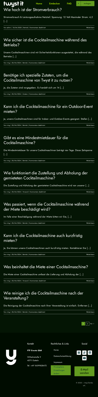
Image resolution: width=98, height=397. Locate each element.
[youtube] (84, 358)
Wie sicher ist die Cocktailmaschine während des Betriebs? (45, 42)
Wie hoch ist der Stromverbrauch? (33, 10)
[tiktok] (84, 352)
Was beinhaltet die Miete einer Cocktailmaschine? (46, 267)
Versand (25, 192)
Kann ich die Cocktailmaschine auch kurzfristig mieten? (43, 238)
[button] (61, 370)
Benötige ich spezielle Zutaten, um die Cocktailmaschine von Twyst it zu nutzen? (38, 77)
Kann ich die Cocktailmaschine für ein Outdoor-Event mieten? (48, 108)
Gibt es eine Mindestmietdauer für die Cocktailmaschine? (36, 140)
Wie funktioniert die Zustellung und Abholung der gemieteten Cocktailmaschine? (46, 175)
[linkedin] (90, 352)
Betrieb (25, 27)
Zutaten (25, 94)
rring (8, 63)
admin (9, 27)
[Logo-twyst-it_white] (14, 2)
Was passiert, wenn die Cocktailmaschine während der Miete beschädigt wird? (46, 206)
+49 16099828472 (39, 365)
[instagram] (79, 352)
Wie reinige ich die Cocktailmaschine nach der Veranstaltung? (43, 295)
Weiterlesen (90, 27)
